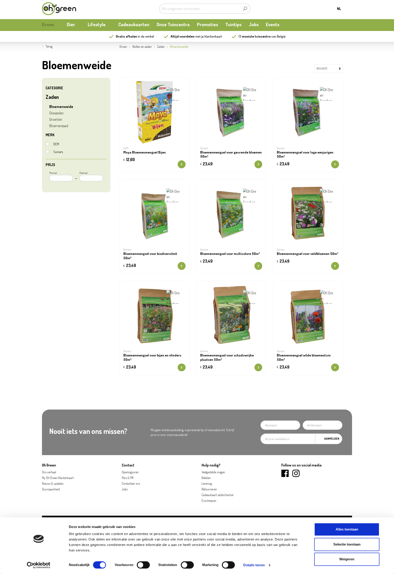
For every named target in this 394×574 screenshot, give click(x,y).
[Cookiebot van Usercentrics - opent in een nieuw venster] (39, 565)
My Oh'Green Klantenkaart (58, 478)
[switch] (143, 565)
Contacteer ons (131, 483)
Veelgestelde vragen (213, 472)
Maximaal (83, 172)
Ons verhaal (49, 472)
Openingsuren (130, 472)
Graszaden (56, 113)
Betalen (206, 478)
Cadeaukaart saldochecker (218, 495)
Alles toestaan (347, 529)
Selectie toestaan (346, 544)
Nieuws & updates (52, 483)
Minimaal (53, 172)
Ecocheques (209, 500)
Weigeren (346, 559)
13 (254, 36)
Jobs (125, 489)
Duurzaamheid (51, 489)
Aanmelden (331, 438)
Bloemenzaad (58, 125)
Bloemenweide (61, 106)
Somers (58, 152)
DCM (56, 144)
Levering (207, 483)
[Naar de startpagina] (59, 8)
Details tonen (253, 565)
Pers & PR (127, 478)
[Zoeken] (245, 9)
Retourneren (209, 489)
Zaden (52, 96)
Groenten (55, 119)
